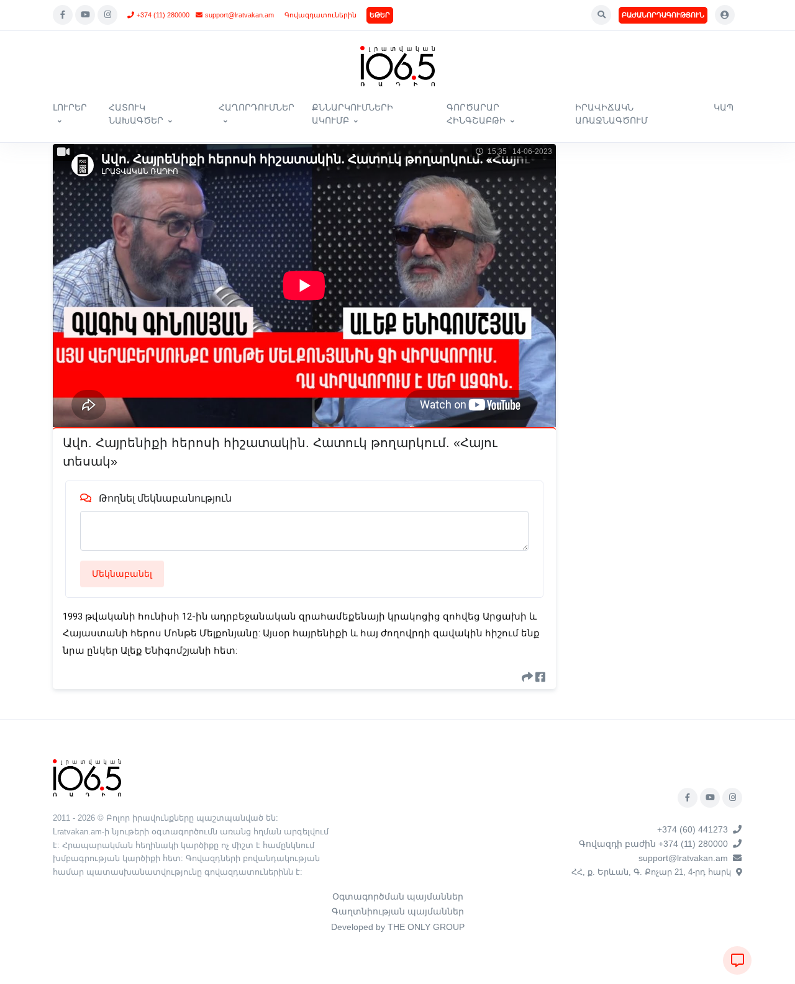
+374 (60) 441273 (692, 829)
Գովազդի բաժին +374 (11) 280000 (653, 844)
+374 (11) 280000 (163, 15)
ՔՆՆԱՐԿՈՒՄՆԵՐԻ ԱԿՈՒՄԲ (352, 113)
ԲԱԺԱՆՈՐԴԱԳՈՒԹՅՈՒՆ (663, 15)
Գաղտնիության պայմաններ (398, 911)
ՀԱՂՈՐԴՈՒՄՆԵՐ (256, 107)
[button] (601, 15)
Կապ (724, 107)
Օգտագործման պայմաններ (397, 896)
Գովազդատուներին (320, 15)
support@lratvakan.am (239, 15)
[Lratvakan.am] (87, 777)
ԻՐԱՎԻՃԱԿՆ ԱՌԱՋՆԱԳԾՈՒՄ (611, 113)
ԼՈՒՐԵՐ (70, 107)
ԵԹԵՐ (380, 15)
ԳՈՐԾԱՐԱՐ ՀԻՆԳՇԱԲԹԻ (476, 113)
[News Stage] (397, 66)
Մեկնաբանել (122, 574)
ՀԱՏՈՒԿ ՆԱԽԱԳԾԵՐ (136, 113)
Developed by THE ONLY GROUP (398, 927)
